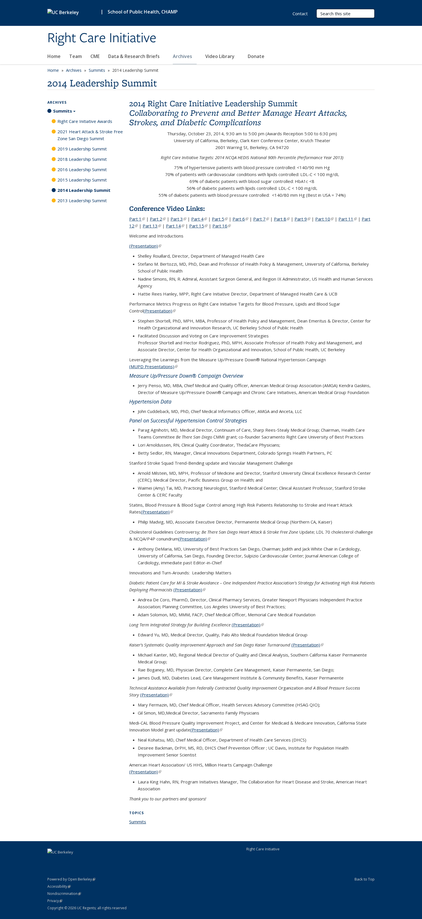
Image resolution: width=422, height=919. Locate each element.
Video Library (220, 56)
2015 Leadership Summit (82, 180)
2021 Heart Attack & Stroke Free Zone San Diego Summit (90, 135)
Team (75, 56)
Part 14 (175, 226)
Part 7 (261, 219)
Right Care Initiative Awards (84, 121)
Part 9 (302, 219)
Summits (97, 70)
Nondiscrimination (64, 893)
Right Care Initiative (101, 38)
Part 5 (220, 219)
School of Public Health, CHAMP (143, 12)
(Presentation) (145, 246)
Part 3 (178, 219)
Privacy (54, 900)
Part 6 (240, 219)
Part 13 (152, 226)
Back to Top (365, 879)
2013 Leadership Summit (82, 200)
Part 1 (137, 219)
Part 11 (347, 219)
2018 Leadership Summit (82, 159)
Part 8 (282, 219)
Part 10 (324, 219)
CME (95, 56)
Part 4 (199, 219)
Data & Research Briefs (134, 56)
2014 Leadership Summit (84, 190)
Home (54, 56)
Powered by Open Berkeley (71, 879)
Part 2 (158, 219)
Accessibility (59, 886)
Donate (256, 56)
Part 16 (221, 226)
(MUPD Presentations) (153, 366)
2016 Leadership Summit (82, 169)
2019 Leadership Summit (82, 149)
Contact (300, 13)
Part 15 (198, 226)
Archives (183, 56)
